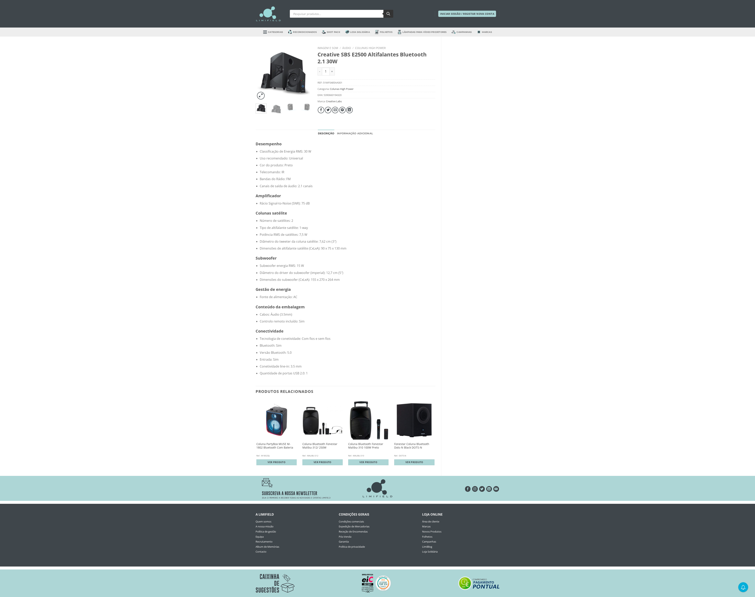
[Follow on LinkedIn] (489, 489)
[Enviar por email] (335, 110)
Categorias (275, 32)
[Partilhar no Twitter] (328, 110)
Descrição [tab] (326, 133)
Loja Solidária (360, 32)
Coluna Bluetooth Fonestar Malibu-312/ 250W (319, 446)
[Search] (388, 14)
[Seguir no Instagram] (475, 489)
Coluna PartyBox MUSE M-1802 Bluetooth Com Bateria (274, 446)
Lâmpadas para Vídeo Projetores (424, 32)
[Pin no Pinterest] (342, 110)
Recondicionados (305, 32)
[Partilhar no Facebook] (321, 110)
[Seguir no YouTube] (496, 489)
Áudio (346, 48)
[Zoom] (261, 96)
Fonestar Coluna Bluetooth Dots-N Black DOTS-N (411, 446)
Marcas (487, 32)
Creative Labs (334, 101)
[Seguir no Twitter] (482, 489)
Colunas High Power (370, 48)
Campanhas (464, 32)
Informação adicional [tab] (355, 133)
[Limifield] (268, 14)
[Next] (305, 72)
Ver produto (276, 462)
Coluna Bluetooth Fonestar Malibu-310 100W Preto (365, 446)
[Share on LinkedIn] (349, 110)
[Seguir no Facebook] (468, 489)
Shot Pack (333, 32)
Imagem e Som (328, 48)
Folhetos (386, 32)
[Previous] (261, 72)
